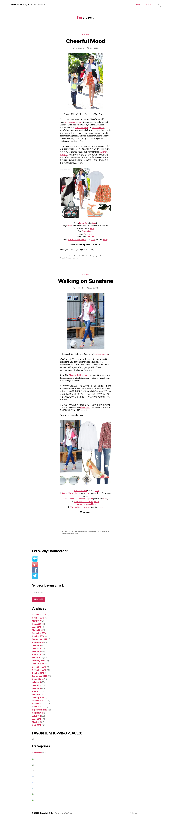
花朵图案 (102, 152)
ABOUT (139, 4)
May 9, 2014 (94, 48)
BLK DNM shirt (80, 490)
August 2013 (38, 679)
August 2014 (38, 642)
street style (66, 533)
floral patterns (81, 127)
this (88, 493)
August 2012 (38, 713)
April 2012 (36, 725)
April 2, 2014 (93, 288)
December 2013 (39, 667)
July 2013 (36, 682)
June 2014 (37, 648)
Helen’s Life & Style (45, 813)
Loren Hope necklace (86, 504)
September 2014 (39, 639)
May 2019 (36, 621)
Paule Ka (83, 223)
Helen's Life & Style (20, 4)
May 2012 (36, 722)
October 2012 (38, 707)
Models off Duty (87, 256)
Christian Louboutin (77, 239)
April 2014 (36, 655)
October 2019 (38, 618)
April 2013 (36, 691)
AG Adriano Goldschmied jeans (79, 499)
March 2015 (37, 630)
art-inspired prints (73, 122)
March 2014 (37, 658)
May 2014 (36, 651)
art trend (65, 256)
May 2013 (36, 688)
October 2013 (38, 673)
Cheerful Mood (85, 41)
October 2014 (38, 636)
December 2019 (39, 615)
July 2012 (36, 716)
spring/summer (67, 258)
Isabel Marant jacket (71, 493)
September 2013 (39, 676)
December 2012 (39, 700)
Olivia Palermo (94, 531)
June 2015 (36, 627)
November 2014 (39, 633)
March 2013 (37, 694)
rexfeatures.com (101, 354)
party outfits (97, 256)
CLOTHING (85, 34)
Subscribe (38, 599)
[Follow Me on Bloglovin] (60, 559)
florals (71, 256)
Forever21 (88, 234)
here (94, 223)
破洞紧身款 (85, 407)
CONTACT (147, 4)
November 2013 (39, 670)
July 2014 (36, 645)
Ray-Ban (90, 237)
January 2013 (38, 697)
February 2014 (38, 661)
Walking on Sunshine (85, 280)
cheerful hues (98, 127)
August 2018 (38, 624)
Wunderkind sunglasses (80, 507)
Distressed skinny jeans (79, 375)
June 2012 (36, 719)
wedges (75, 258)
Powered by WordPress (63, 813)
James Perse (87, 231)
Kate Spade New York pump (86, 501)
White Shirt (74, 533)
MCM (69, 226)
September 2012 (39, 710)
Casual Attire (73, 531)
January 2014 (38, 664)
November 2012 (39, 704)
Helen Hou (81, 48)
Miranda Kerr (77, 256)
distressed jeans (83, 531)
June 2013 (36, 685)
